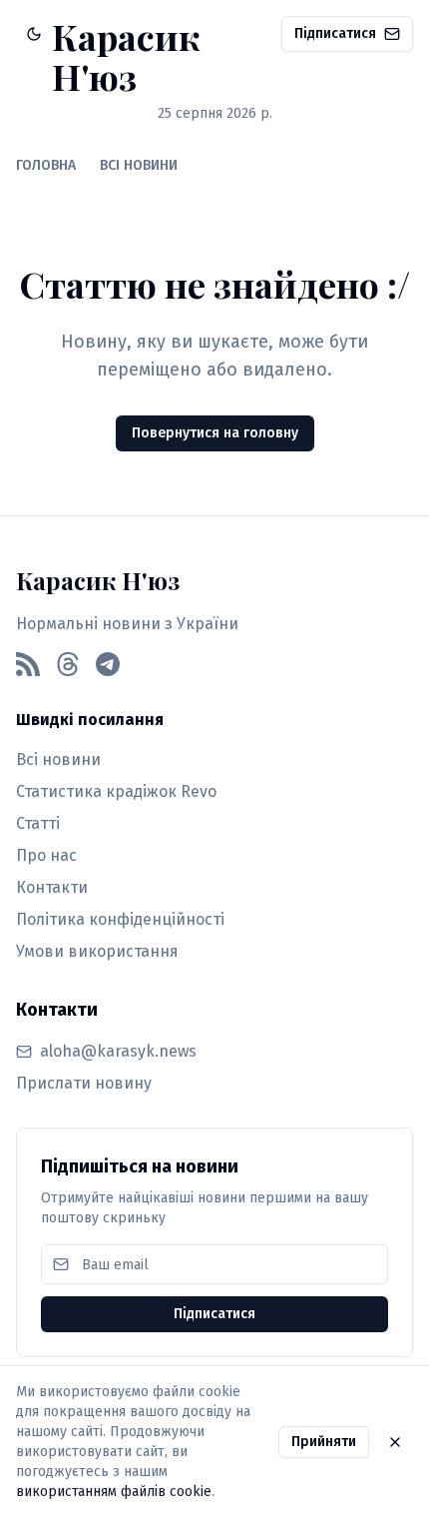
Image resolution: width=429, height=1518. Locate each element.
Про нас (46, 855)
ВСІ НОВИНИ (139, 165)
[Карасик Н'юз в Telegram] (108, 664)
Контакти (52, 887)
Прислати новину (84, 1083)
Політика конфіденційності (120, 919)
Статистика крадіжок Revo (116, 791)
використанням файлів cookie (114, 1491)
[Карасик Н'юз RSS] (28, 664)
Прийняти (323, 1441)
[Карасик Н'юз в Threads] (68, 664)
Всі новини (58, 759)
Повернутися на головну (215, 432)
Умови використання (97, 951)
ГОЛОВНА (46, 165)
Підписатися (335, 33)
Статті (38, 823)
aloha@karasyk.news (118, 1051)
